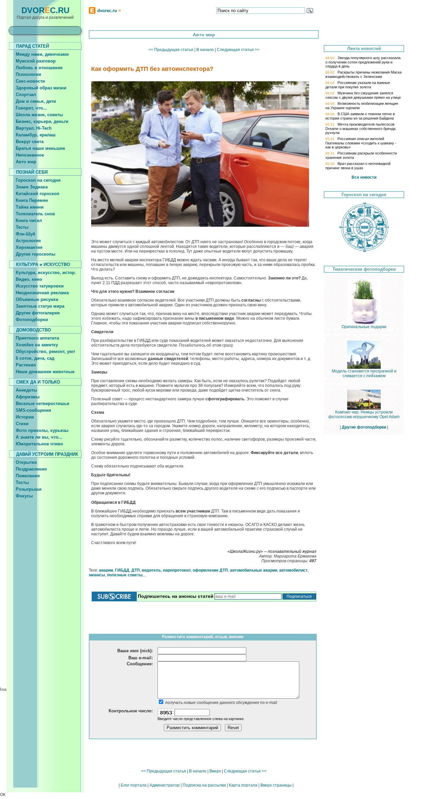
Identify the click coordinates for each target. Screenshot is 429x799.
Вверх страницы (276, 785)
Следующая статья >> (238, 49)
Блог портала (133, 785)
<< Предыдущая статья (170, 49)
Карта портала (243, 785)
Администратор (164, 785)
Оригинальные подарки (364, 326)
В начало (205, 49)
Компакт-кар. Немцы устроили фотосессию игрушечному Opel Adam (364, 414)
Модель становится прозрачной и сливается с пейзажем (364, 373)
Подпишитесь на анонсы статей (175, 596)
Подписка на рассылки (204, 785)
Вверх (215, 771)
